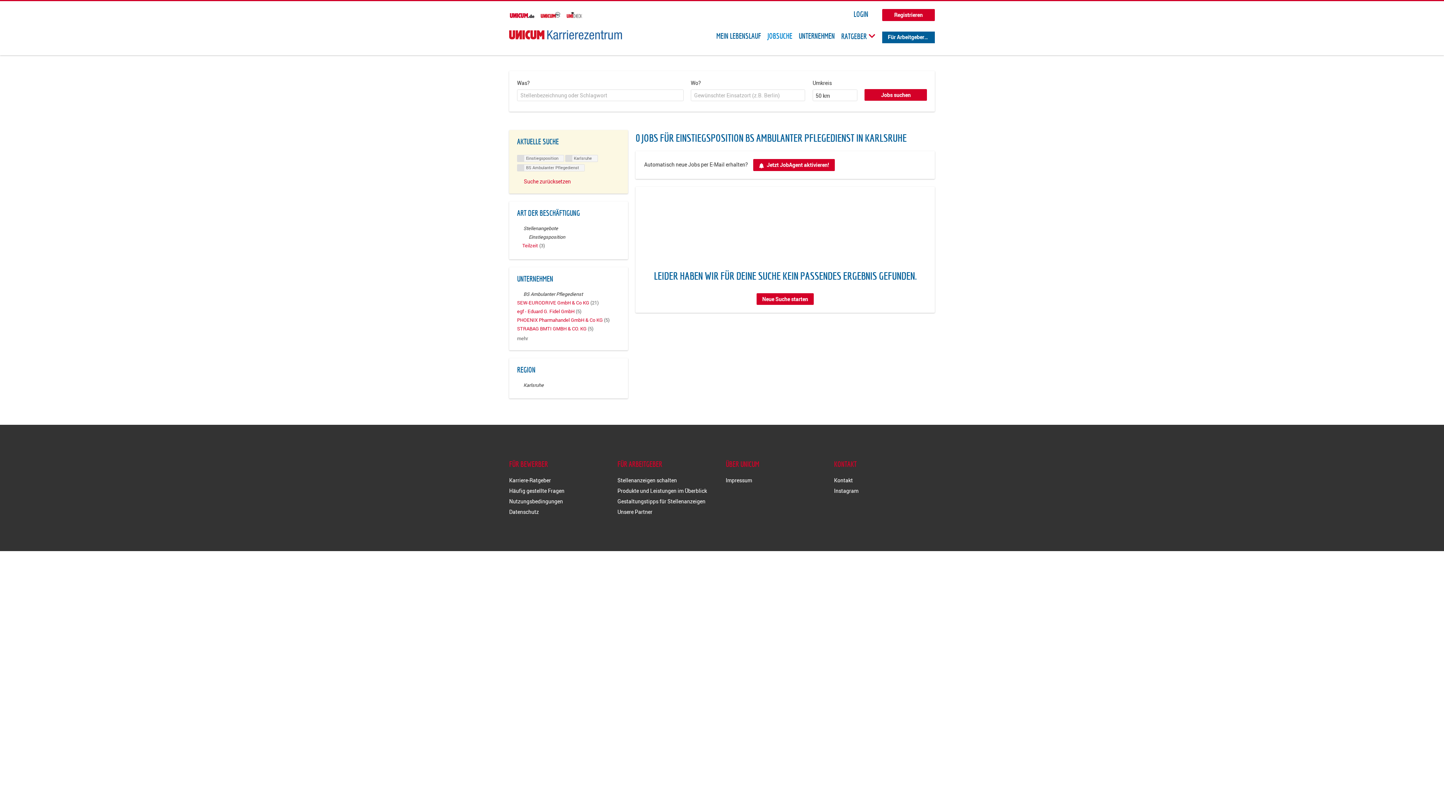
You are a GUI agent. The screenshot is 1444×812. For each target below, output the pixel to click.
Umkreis (822, 82)
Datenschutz (524, 511)
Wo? (696, 82)
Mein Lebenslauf (738, 36)
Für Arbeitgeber (906, 37)
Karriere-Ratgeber (530, 480)
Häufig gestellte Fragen (536, 490)
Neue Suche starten (785, 299)
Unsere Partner (634, 511)
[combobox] (600, 95)
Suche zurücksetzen (547, 181)
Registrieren (908, 14)
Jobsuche (780, 36)
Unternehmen (817, 36)
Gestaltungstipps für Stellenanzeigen (661, 501)
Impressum (739, 480)
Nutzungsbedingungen (536, 501)
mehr (522, 338)
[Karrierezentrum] (565, 34)
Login (861, 14)
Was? (523, 82)
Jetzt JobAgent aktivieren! (798, 164)
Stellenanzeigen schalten (647, 480)
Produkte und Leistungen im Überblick (662, 490)
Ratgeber (854, 36)
